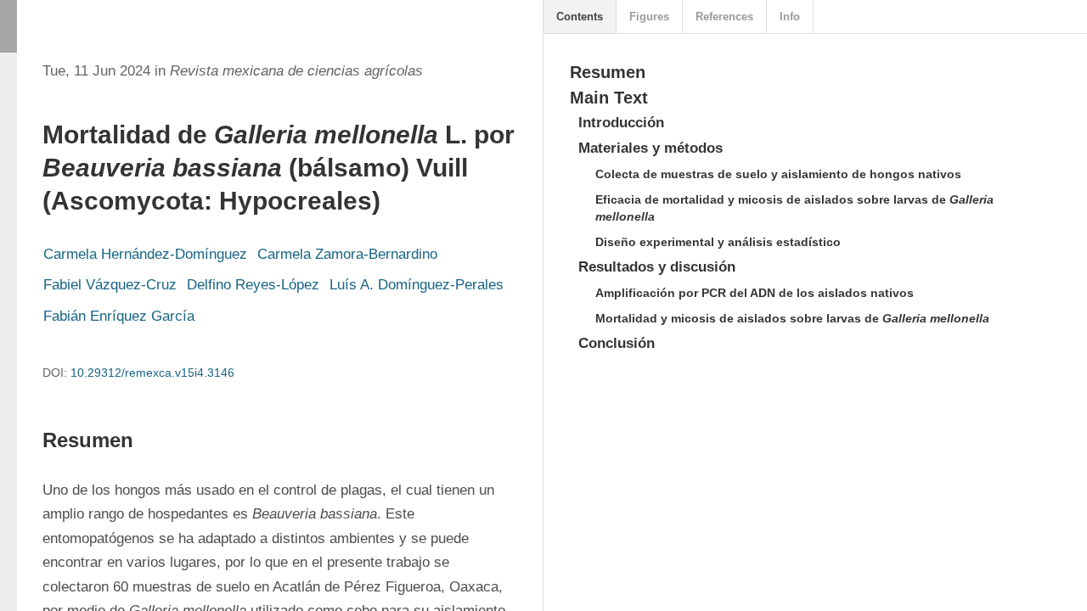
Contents (579, 16)
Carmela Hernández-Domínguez (145, 254)
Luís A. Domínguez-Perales (416, 285)
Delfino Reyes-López (253, 285)
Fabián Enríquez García (118, 316)
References (724, 16)
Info (790, 16)
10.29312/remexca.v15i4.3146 (152, 372)
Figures (649, 16)
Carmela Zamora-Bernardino (347, 254)
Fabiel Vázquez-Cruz (110, 285)
